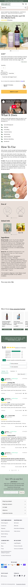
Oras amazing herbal (17, 309)
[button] (24, 393)
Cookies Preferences (6, 555)
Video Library (17, 531)
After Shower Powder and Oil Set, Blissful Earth (11, 390)
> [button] (18, 470)
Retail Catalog (4, 534)
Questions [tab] (12, 371)
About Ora (3, 543)
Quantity (3, 65)
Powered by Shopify (20, 584)
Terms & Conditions (18, 548)
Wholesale (3, 536)
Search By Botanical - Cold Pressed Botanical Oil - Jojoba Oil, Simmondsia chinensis (13, 12)
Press (2, 548)
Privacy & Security (18, 546)
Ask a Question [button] (14, 366)
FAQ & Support (4, 523)
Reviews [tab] (3, 371)
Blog (2, 546)
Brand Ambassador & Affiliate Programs (6, 552)
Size (2, 71)
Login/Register (17, 543)
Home (2, 12)
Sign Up (22, 492)
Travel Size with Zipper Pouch (9, 77)
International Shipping (19, 528)
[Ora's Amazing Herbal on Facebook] (17, 575)
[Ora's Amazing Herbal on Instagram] (14, 575)
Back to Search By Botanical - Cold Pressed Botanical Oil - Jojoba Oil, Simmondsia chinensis (15, 339)
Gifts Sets (16, 525)
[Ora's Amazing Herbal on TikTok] (24, 575)
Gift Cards (16, 523)
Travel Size (11, 73)
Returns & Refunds (5, 531)
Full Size (4, 73)
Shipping (3, 528)
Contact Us (3, 525)
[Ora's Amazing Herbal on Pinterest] (22, 575)
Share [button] (4, 393)
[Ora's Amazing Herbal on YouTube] (19, 575)
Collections (6, 12)
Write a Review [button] (14, 363)
